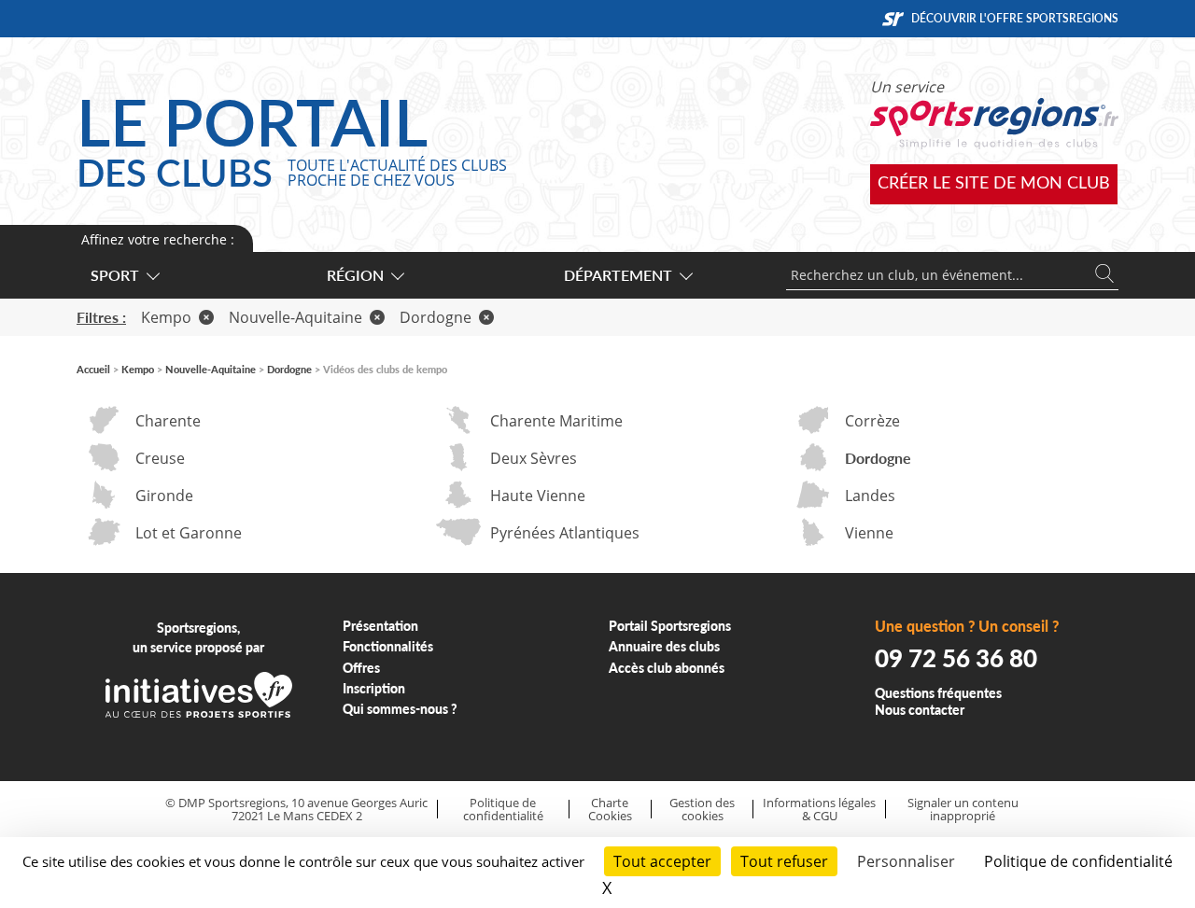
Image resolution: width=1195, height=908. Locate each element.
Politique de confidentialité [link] (1078, 861)
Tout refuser (784, 861)
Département (618, 275)
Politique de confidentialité (503, 809)
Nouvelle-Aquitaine (295, 317)
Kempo (166, 317)
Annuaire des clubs (664, 646)
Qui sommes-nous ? (400, 709)
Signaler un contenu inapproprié (963, 809)
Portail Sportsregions (670, 626)
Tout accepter (662, 861)
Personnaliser (906, 861)
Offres (361, 668)
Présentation (380, 626)
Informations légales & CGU (819, 809)
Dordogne (435, 317)
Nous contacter (919, 710)
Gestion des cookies (702, 809)
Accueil (93, 369)
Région (355, 275)
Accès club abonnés (666, 668)
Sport (115, 275)
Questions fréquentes (938, 693)
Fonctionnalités (388, 646)
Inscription (374, 688)
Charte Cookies (610, 809)
